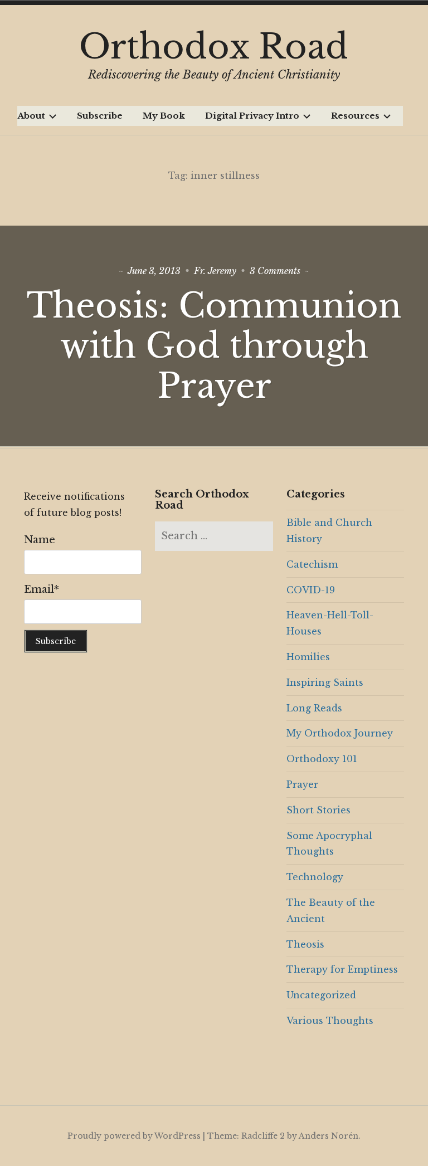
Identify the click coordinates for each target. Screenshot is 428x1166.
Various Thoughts (329, 1020)
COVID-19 (310, 590)
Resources (355, 115)
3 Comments (275, 270)
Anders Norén (328, 1136)
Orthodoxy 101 (321, 758)
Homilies (308, 656)
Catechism (312, 564)
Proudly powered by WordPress (134, 1136)
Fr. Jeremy (215, 270)
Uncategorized (321, 995)
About (31, 115)
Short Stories (318, 810)
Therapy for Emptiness (342, 969)
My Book (164, 115)
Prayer (302, 784)
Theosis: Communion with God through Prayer (214, 346)
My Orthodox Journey (339, 733)
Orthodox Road (213, 46)
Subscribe (100, 115)
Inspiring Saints (324, 682)
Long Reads (314, 708)
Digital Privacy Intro (252, 115)
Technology (314, 876)
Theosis (305, 944)
